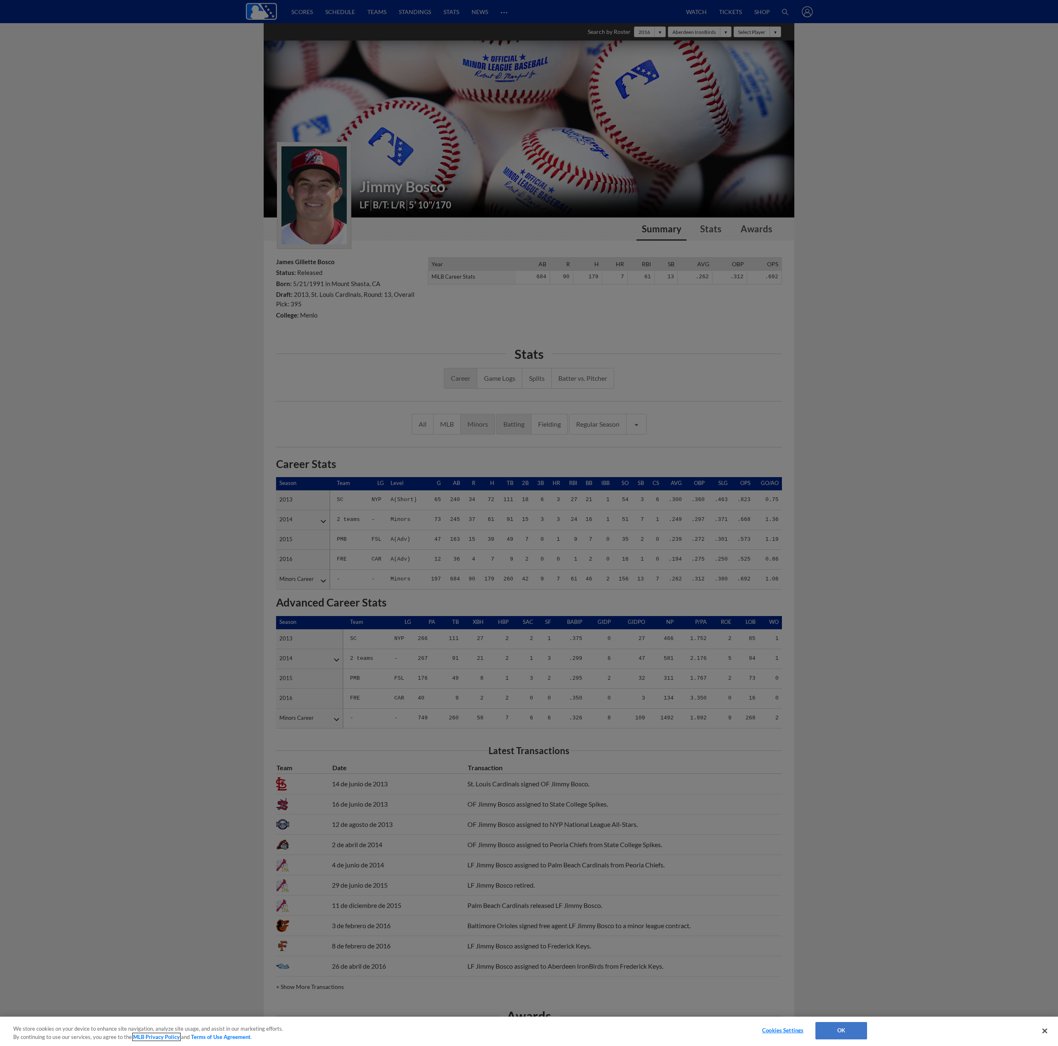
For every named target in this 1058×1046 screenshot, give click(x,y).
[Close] (1045, 1031)
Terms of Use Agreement (220, 1037)
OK (841, 1030)
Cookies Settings (782, 1030)
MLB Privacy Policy (156, 1037)
